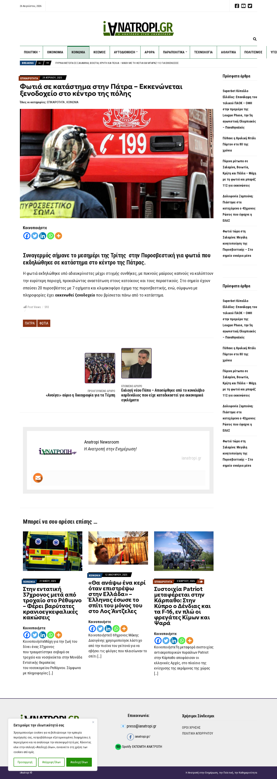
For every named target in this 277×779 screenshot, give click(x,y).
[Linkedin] (42, 235)
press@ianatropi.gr (141, 726)
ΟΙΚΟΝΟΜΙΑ (55, 52)
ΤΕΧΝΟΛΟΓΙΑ (203, 52)
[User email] (38, 478)
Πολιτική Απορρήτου (197, 733)
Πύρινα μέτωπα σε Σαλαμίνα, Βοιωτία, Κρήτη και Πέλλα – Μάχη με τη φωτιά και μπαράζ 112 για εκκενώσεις (117, 62)
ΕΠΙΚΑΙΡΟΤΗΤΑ (29, 78)
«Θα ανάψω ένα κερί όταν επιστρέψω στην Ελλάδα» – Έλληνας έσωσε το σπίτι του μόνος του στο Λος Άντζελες (116, 597)
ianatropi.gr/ (142, 736)
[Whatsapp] (50, 235)
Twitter (249, 5)
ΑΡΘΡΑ (150, 52)
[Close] (93, 722)
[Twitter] (34, 235)
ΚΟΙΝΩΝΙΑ (78, 52)
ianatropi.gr (191, 458)
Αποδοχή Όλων (79, 762)
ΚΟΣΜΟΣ (99, 52)
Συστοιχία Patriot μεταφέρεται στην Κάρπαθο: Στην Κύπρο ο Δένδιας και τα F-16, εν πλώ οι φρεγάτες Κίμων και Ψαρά (182, 606)
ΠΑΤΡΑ (30, 323)
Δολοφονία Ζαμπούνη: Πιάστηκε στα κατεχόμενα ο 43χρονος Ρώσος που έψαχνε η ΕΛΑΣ (239, 208)
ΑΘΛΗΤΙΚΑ (228, 52)
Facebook (236, 5)
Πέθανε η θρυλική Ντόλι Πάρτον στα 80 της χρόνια (239, 144)
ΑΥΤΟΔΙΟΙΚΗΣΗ (124, 52)
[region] (52, 745)
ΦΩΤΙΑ (43, 323)
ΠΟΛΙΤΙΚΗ (31, 52)
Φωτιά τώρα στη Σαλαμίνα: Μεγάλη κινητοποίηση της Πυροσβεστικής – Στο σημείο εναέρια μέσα (238, 243)
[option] (156, 63)
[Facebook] (26, 235)
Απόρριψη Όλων (51, 762)
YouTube (243, 5)
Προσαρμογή (25, 762)
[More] (58, 235)
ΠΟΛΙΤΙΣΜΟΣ (253, 52)
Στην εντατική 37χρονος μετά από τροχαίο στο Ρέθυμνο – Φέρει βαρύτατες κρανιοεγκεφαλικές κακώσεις (52, 603)
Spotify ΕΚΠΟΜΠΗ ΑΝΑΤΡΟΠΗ (141, 747)
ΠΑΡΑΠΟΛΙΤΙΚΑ (174, 52)
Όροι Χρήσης (191, 728)
